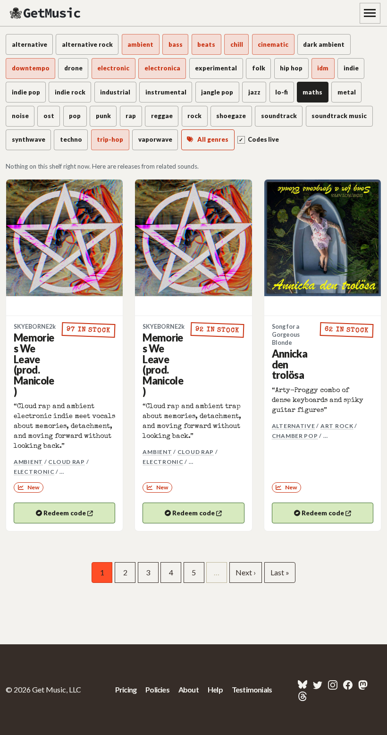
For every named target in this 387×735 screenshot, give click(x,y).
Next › (246, 572)
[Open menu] (370, 13)
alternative (293, 425)
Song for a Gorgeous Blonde (286, 334)
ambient (28, 461)
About (188, 689)
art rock (336, 425)
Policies (157, 689)
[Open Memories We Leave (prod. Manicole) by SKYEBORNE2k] (64, 237)
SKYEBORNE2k (35, 326)
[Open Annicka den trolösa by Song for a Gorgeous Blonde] (322, 237)
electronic (34, 471)
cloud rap (66, 461)
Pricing (125, 689)
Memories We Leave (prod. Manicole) (34, 364)
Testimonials (252, 689)
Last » (279, 572)
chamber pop (295, 435)
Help (215, 689)
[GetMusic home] (46, 13)
